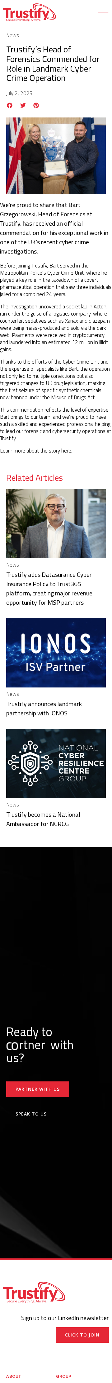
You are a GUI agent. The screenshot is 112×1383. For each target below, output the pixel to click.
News (12, 35)
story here (60, 451)
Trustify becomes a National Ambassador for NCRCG (43, 819)
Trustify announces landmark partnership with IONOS (44, 708)
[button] (9, 105)
